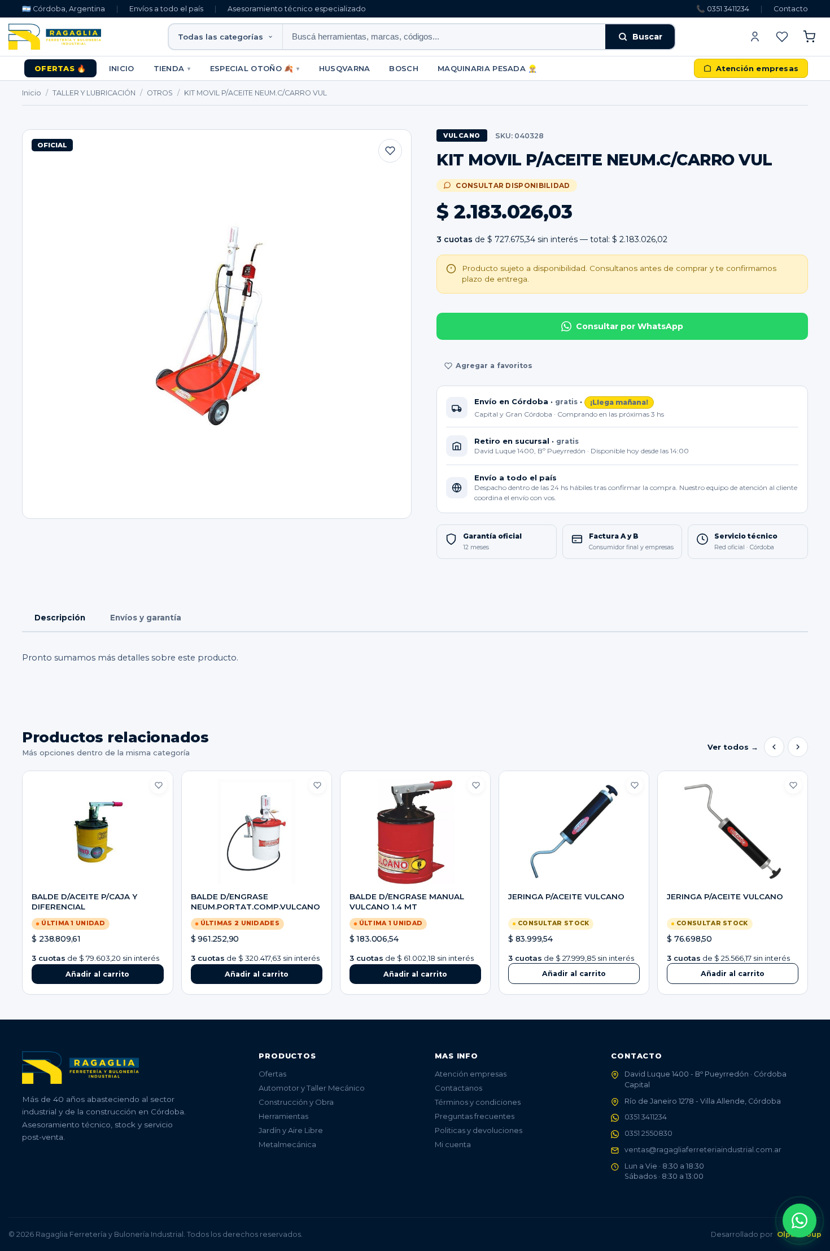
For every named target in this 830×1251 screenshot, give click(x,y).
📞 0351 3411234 (722, 9)
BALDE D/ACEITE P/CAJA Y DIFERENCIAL (84, 901)
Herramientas (283, 1116)
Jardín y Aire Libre (291, 1130)
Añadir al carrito (574, 973)
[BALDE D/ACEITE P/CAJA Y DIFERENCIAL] (97, 831)
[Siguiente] (798, 747)
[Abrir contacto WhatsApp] (799, 1220)
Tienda (172, 68)
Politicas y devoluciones (478, 1130)
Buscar (647, 37)
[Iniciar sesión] (754, 36)
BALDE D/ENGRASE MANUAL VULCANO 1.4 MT (407, 901)
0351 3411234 (645, 1117)
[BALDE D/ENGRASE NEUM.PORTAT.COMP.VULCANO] (256, 831)
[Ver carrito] (809, 36)
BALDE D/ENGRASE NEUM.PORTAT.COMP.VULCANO (255, 901)
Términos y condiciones (478, 1101)
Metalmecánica (287, 1144)
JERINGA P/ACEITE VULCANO (566, 896)
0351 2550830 (648, 1133)
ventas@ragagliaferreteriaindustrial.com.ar (702, 1149)
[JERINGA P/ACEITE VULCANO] (574, 831)
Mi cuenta (453, 1144)
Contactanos (458, 1087)
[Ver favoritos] (782, 36)
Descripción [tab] (59, 617)
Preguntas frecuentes (474, 1116)
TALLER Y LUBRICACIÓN (94, 93)
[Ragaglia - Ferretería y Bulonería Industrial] (54, 37)
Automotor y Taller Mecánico (312, 1087)
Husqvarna (344, 68)
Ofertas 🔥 (60, 68)
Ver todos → (732, 746)
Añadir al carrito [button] (97, 974)
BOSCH (403, 68)
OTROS (160, 93)
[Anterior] (774, 747)
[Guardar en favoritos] (390, 151)
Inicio (121, 68)
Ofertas (272, 1073)
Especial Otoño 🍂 (255, 68)
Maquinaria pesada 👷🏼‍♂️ (488, 68)
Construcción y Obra (296, 1101)
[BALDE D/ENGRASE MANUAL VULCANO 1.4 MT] (415, 831)
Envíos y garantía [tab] (145, 617)
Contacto (791, 9)
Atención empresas (470, 1073)
